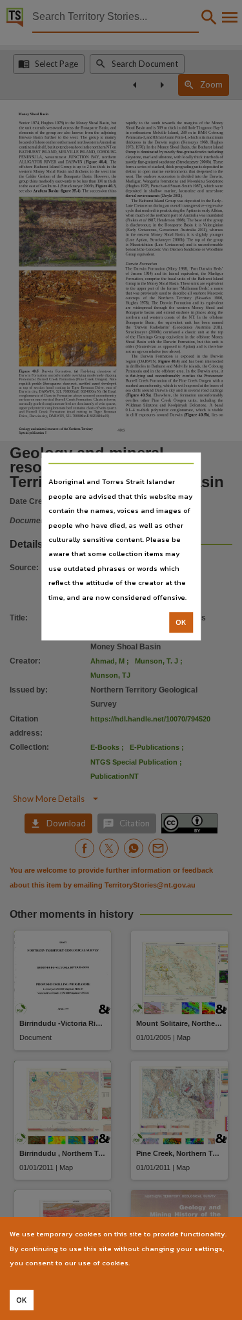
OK (181, 622)
